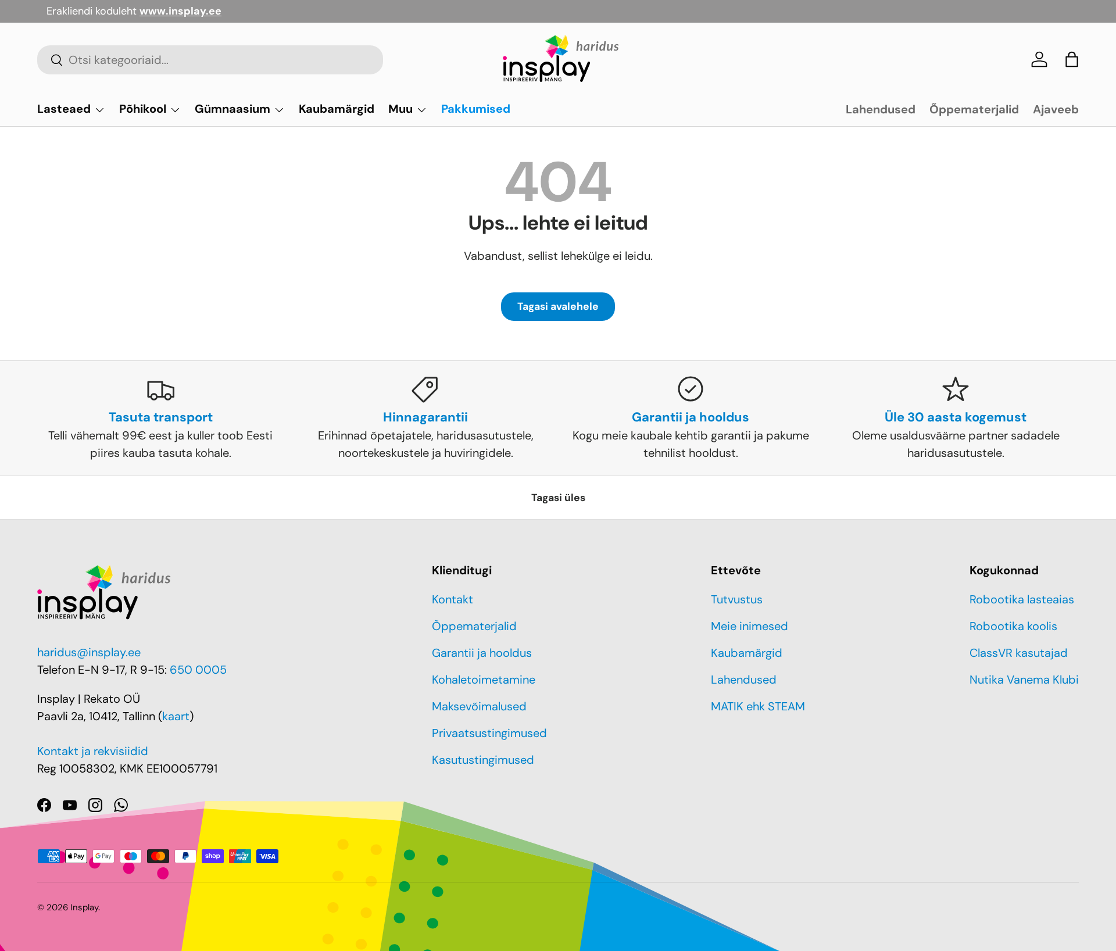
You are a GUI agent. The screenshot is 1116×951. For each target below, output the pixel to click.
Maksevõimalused (479, 706)
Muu (400, 108)
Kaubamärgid (336, 108)
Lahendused (880, 109)
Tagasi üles (558, 497)
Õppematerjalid (974, 109)
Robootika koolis (1013, 626)
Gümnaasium (232, 108)
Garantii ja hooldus (482, 652)
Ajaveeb (1056, 109)
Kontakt (452, 599)
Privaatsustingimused (489, 733)
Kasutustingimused (483, 759)
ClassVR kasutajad (1019, 652)
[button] (1072, 59)
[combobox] (210, 59)
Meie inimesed (749, 626)
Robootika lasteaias (1022, 599)
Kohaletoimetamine (483, 679)
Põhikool (142, 108)
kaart (175, 716)
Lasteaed (64, 108)
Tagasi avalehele (558, 306)
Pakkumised (475, 108)
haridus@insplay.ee (89, 652)
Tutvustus (737, 599)
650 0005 (198, 669)
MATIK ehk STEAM (758, 706)
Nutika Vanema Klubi (1024, 679)
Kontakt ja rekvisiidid (92, 751)
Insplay (84, 907)
